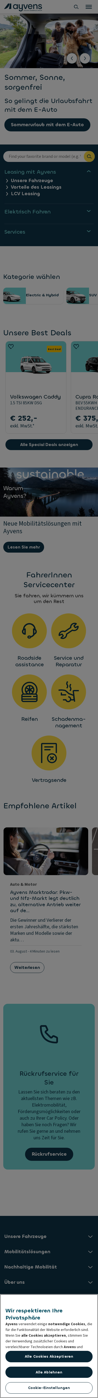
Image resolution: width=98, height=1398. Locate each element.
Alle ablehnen (49, 1372)
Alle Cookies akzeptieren (49, 1356)
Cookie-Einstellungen (49, 1387)
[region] (49, 1346)
